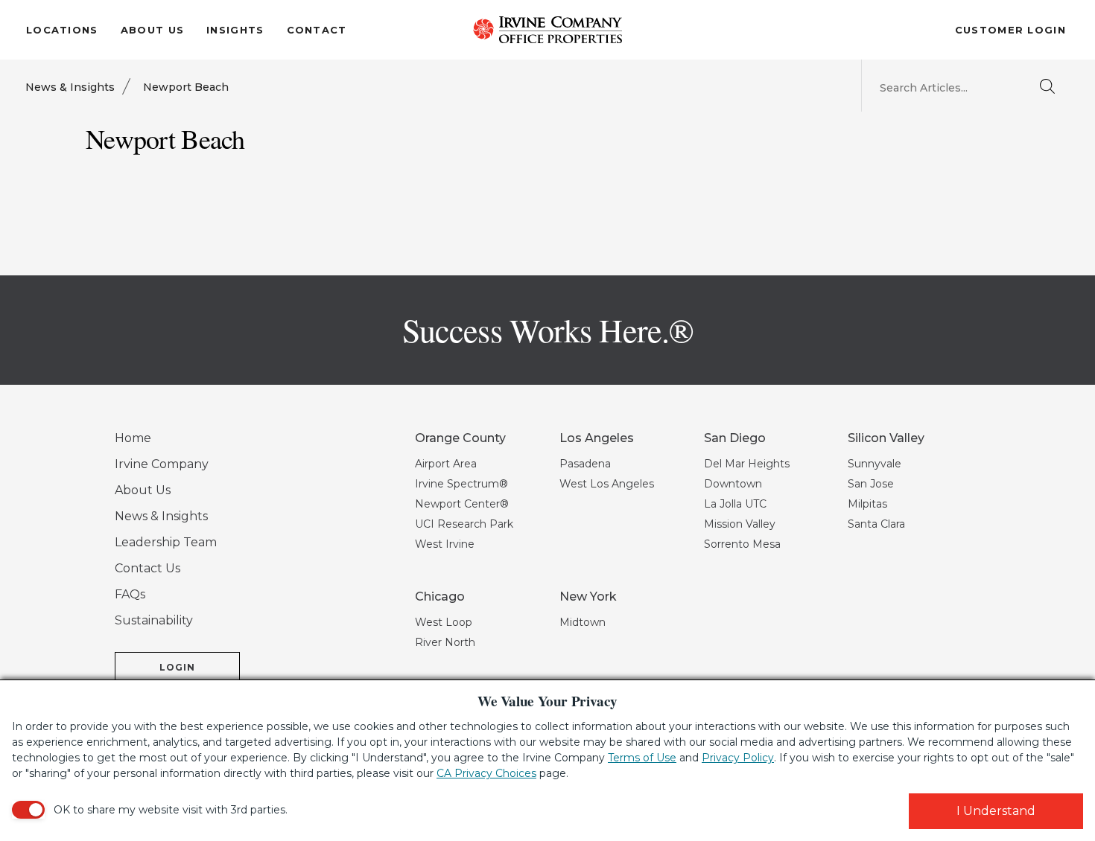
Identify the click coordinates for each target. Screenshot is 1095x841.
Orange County (460, 438)
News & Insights (70, 87)
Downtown (733, 483)
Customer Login (1010, 30)
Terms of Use (642, 757)
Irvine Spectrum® (461, 483)
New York (588, 596)
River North (445, 642)
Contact (317, 30)
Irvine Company (162, 464)
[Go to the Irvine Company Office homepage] (547, 30)
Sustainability (154, 620)
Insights (235, 30)
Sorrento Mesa (742, 544)
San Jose (871, 483)
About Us (152, 30)
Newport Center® (462, 504)
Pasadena (585, 463)
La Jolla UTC (735, 504)
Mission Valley (739, 524)
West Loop (443, 622)
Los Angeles (596, 438)
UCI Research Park (464, 524)
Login (177, 667)
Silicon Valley (886, 438)
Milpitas (867, 504)
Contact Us (147, 568)
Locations (62, 30)
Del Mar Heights (747, 463)
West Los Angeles (606, 483)
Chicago (440, 596)
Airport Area (446, 463)
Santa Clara (876, 524)
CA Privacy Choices (486, 773)
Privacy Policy (738, 757)
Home (133, 438)
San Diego (735, 438)
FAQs (130, 594)
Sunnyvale (874, 463)
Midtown (582, 622)
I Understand (995, 811)
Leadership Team (166, 542)
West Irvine (445, 544)
